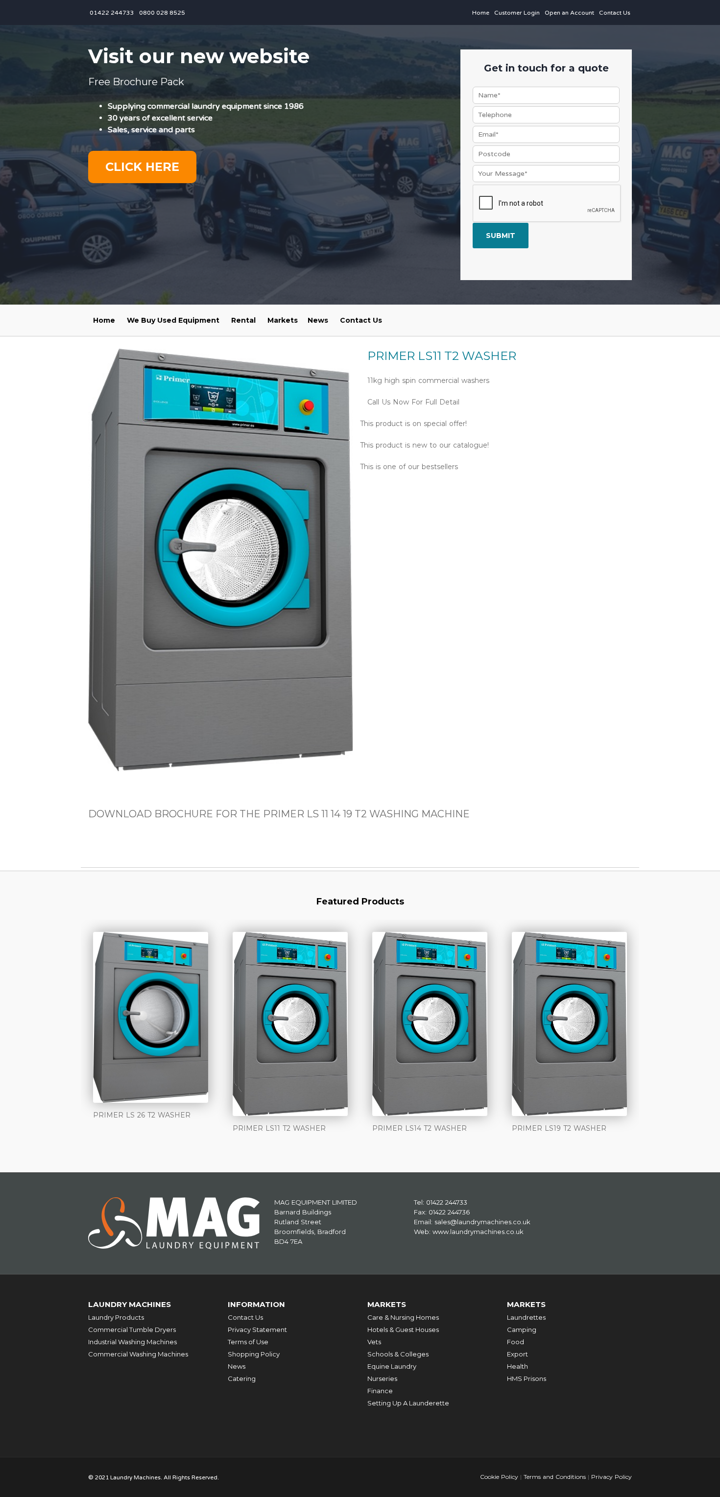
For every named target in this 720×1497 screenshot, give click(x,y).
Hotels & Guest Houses (403, 1329)
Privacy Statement (257, 1329)
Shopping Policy (254, 1354)
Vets (374, 1342)
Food (515, 1342)
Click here (142, 167)
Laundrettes (526, 1317)
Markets (282, 320)
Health (517, 1366)
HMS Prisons (526, 1378)
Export (517, 1354)
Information (256, 1304)
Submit (500, 235)
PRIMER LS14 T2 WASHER (419, 1128)
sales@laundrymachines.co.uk (482, 1222)
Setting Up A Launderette (408, 1403)
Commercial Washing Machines (138, 1354)
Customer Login (517, 12)
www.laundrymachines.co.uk (478, 1232)
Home (480, 12)
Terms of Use (248, 1342)
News (318, 320)
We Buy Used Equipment (173, 320)
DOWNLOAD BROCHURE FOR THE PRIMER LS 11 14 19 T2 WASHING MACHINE (279, 814)
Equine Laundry (391, 1366)
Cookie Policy (499, 1476)
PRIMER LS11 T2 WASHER (279, 1128)
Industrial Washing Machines (132, 1342)
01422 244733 (112, 12)
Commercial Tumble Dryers (132, 1329)
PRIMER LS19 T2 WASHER (559, 1128)
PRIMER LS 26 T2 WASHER (142, 1115)
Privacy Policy (611, 1476)
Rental (243, 320)
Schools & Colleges (398, 1354)
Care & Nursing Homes (403, 1317)
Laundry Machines (129, 1304)
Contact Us (614, 12)
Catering (242, 1378)
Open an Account (569, 12)
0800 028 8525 (162, 12)
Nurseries (382, 1378)
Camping (521, 1329)
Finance (380, 1391)
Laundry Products (116, 1317)
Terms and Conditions (555, 1476)
